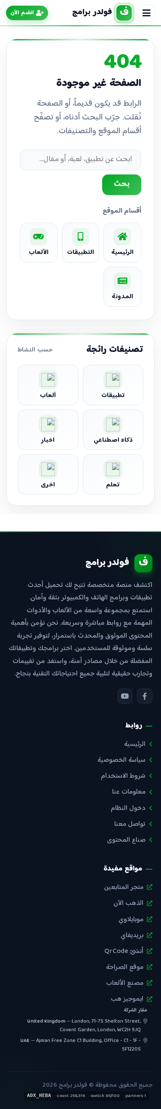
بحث (122, 184)
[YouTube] (125, 696)
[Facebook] (144, 696)
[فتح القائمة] (146, 12)
